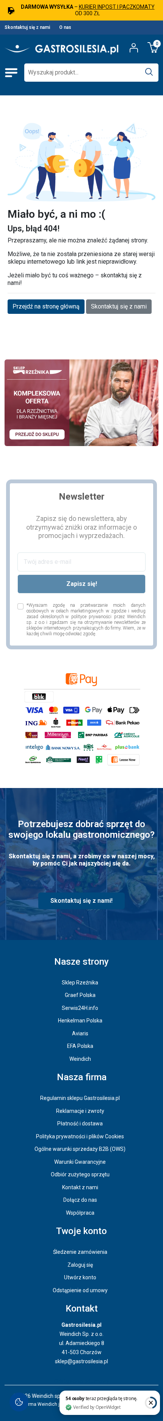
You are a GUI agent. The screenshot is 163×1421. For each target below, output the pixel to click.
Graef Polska (80, 995)
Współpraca (80, 1213)
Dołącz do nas (80, 1200)
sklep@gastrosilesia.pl (81, 1361)
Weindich (80, 1059)
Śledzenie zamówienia (80, 1252)
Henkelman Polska (80, 1020)
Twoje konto (81, 1231)
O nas (65, 27)
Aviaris (80, 1033)
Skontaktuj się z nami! (81, 900)
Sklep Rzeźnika (80, 983)
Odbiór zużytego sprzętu (80, 1174)
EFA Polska (80, 1046)
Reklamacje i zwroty (80, 1111)
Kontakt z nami (80, 1187)
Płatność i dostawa (80, 1123)
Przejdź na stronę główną (46, 306)
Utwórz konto (80, 1277)
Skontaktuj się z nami (27, 27)
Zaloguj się (80, 1265)
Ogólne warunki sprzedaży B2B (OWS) (79, 1149)
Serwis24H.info (80, 1008)
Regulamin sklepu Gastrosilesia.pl (80, 1098)
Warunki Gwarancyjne (80, 1162)
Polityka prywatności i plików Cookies (80, 1136)
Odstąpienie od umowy (80, 1290)
